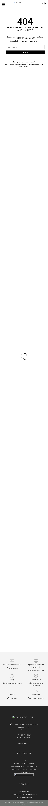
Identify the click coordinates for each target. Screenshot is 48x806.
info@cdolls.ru (24, 743)
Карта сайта (24, 792)
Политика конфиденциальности (24, 766)
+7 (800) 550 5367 (24, 737)
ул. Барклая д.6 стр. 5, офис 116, (25, 724)
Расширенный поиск (24, 797)
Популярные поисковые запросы (24, 794)
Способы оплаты (24, 772)
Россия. (24, 730)
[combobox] (25, 47)
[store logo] (22, 4)
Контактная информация (24, 763)
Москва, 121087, (24, 727)
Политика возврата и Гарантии (24, 769)
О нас (24, 761)
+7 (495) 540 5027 (24, 735)
